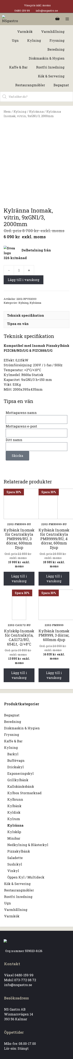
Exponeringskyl (20, 773)
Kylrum (13, 819)
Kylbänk (14, 806)
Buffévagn (16, 760)
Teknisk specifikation (25, 315)
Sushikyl (14, 864)
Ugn (7, 903)
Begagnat (11, 715)
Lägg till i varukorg (23, 280)
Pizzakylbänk (18, 851)
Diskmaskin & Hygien (22, 728)
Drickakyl (15, 767)
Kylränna (36, 111)
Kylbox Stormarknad (24, 793)
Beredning (12, 721)
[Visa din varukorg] (57, 19)
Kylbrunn (15, 799)
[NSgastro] (10, 19)
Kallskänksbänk (20, 786)
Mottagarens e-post (21, 426)
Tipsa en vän (18, 324)
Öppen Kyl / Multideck (25, 877)
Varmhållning (15, 909)
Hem (7, 111)
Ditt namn (14, 440)
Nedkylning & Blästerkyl (27, 845)
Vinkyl (13, 871)
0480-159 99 (22, 10)
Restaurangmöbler (19, 890)
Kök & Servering (17, 884)
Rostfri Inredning (18, 896)
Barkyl (12, 754)
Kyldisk (13, 812)
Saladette (15, 858)
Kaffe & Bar (13, 741)
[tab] (36, 315)
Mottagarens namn (21, 412)
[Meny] (67, 19)
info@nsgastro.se (47, 10)
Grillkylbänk (17, 780)
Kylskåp (14, 832)
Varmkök (11, 916)
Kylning (20, 111)
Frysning (11, 734)
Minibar (13, 838)
